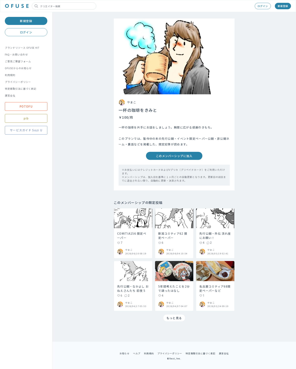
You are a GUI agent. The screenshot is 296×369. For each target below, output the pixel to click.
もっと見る (174, 318)
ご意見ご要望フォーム (18, 61)
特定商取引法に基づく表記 (20, 88)
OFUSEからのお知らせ (18, 68)
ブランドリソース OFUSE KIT (22, 47)
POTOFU (26, 106)
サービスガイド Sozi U (26, 130)
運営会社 (10, 95)
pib (26, 118)
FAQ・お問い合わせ (16, 54)
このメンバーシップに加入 (174, 156)
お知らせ (124, 353)
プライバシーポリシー (18, 81)
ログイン (263, 6)
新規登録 (283, 6)
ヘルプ (137, 353)
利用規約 (10, 75)
